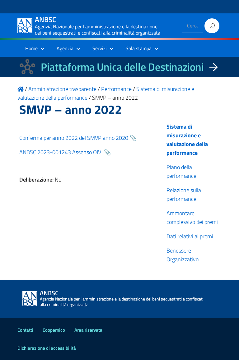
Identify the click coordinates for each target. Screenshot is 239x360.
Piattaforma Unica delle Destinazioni (122, 67)
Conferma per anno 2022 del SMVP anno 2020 (73, 138)
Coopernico (54, 330)
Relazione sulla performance (183, 194)
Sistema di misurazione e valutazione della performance (187, 139)
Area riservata (88, 330)
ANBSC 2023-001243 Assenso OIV (60, 152)
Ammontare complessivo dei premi (192, 217)
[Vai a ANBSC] (20, 89)
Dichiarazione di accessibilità (46, 348)
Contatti (25, 330)
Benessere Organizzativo (182, 254)
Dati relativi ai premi (189, 236)
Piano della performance (181, 171)
